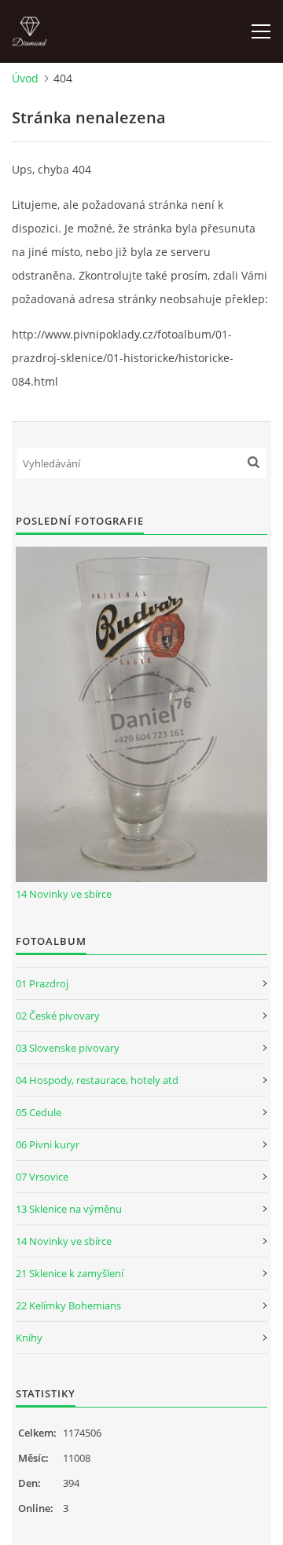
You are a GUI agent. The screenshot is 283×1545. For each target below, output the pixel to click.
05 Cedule (38, 1112)
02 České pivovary (58, 1016)
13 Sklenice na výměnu (69, 1209)
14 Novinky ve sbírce (64, 894)
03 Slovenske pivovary (67, 1048)
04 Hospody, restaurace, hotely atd (97, 1080)
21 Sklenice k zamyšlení (69, 1273)
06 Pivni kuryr (47, 1144)
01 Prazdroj (42, 983)
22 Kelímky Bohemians (68, 1305)
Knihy (29, 1338)
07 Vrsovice (42, 1177)
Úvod (25, 78)
